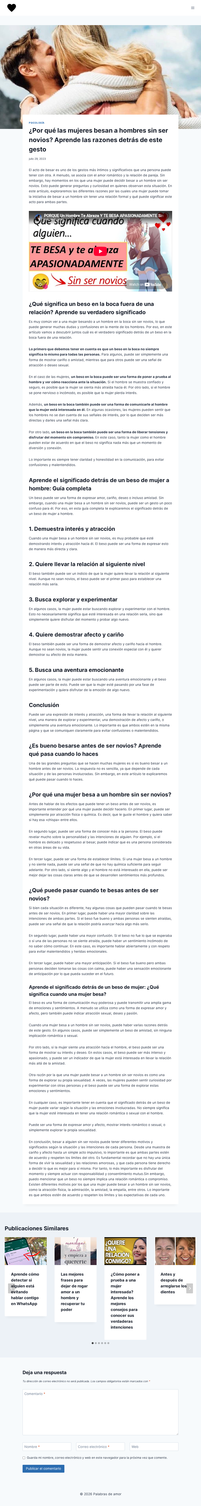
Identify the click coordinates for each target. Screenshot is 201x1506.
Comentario (34, 1394)
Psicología (37, 122)
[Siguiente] (189, 1288)
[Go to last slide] (11, 1288)
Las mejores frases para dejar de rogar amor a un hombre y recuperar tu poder (74, 1292)
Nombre (32, 1447)
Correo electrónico (94, 1447)
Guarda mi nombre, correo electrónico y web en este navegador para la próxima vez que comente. (97, 1457)
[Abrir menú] (192, 8)
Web (135, 1447)
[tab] (93, 1343)
